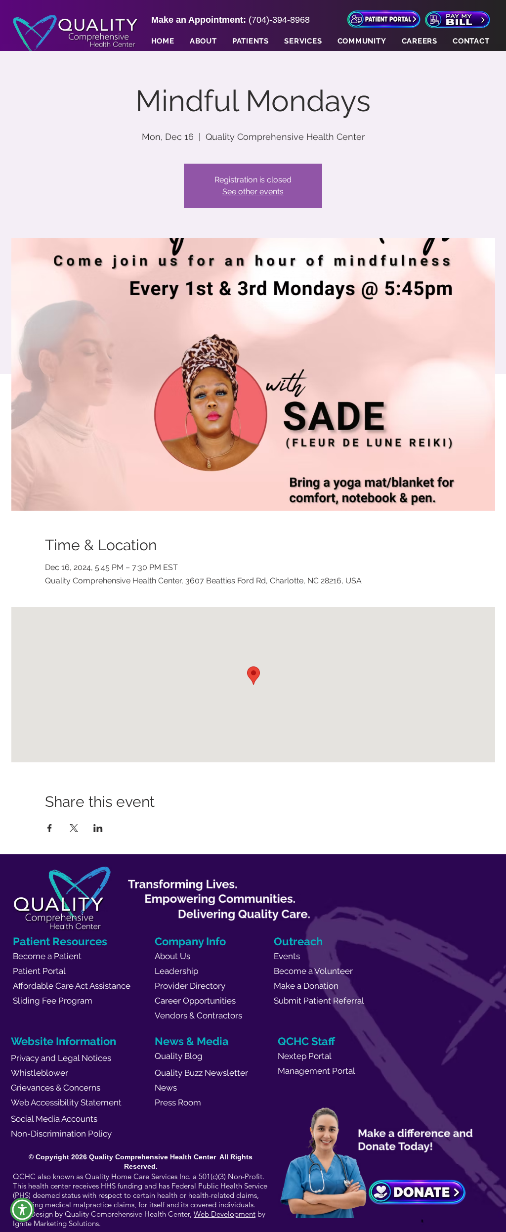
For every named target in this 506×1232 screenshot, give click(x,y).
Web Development (224, 1214)
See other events (253, 191)
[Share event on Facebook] (49, 828)
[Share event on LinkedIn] (98, 828)
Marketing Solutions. (67, 1223)
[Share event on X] (74, 828)
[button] (203, 41)
